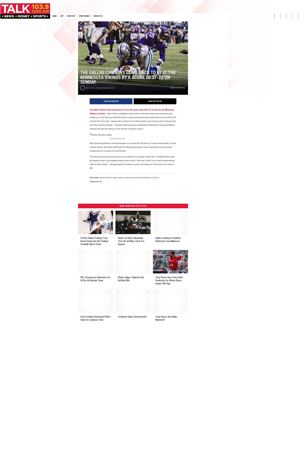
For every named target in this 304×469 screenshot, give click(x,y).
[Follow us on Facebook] (289, 16)
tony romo (154, 178)
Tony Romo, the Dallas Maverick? (166, 318)
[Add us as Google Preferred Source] (283, 16)
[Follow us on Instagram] (295, 16)
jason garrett (130, 178)
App (62, 16)
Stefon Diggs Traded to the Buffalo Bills (131, 279)
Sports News (84, 16)
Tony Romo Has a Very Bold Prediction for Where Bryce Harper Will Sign (169, 280)
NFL (100, 181)
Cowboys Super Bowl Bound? (132, 316)
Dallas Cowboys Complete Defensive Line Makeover (168, 240)
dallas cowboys (118, 178)
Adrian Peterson (106, 178)
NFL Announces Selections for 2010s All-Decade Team (95, 279)
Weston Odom (90, 88)
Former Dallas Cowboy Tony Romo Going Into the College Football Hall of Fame (94, 241)
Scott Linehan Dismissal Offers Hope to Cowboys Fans (95, 318)
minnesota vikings (143, 178)
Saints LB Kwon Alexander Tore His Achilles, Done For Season (131, 241)
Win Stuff (71, 16)
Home (54, 16)
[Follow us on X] (301, 16)
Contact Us (97, 16)
